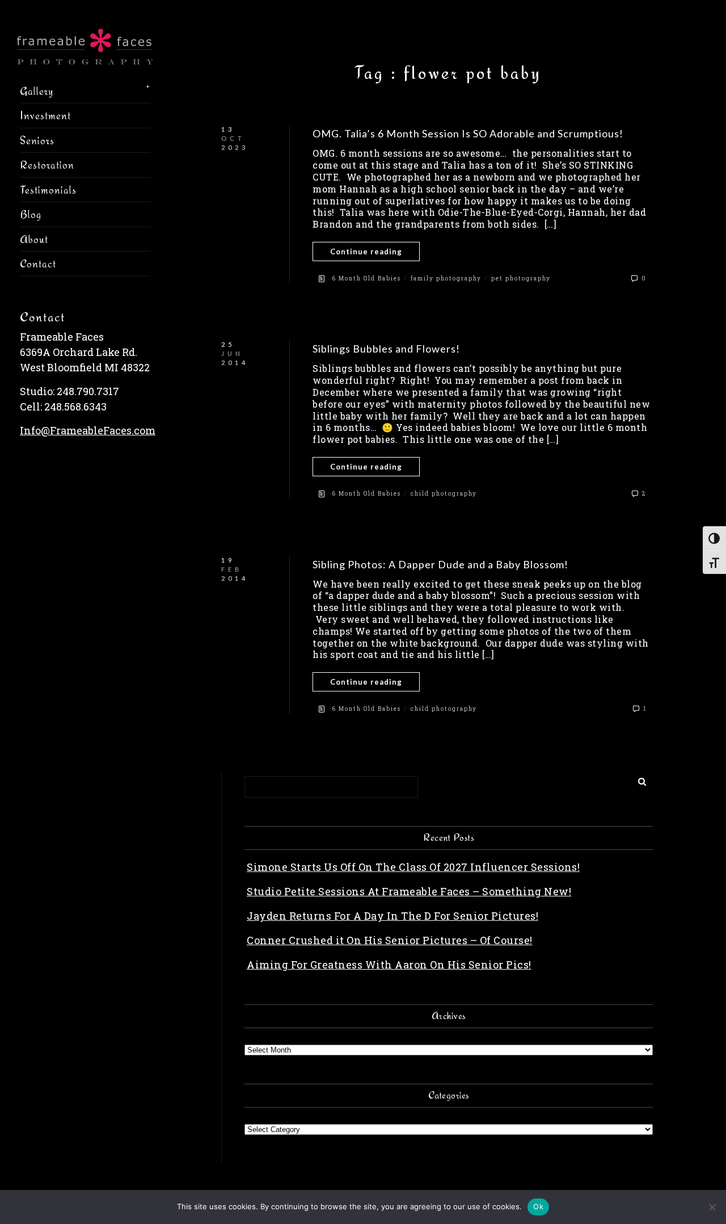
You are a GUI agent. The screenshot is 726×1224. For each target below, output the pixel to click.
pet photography (521, 278)
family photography (446, 278)
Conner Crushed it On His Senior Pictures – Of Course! (390, 940)
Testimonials (48, 189)
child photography (444, 493)
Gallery (36, 91)
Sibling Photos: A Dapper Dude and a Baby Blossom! (440, 564)
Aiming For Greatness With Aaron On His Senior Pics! (389, 964)
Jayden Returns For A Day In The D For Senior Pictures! (392, 916)
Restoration (47, 164)
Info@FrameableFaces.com (87, 430)
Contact (38, 263)
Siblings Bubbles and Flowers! (386, 348)
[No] (711, 1207)
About (34, 239)
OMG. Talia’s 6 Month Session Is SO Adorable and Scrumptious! (468, 133)
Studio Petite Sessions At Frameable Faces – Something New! (409, 891)
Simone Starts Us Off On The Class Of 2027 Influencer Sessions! (413, 867)
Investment (45, 115)
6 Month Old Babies (366, 278)
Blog (30, 214)
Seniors (37, 140)
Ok (538, 1206)
